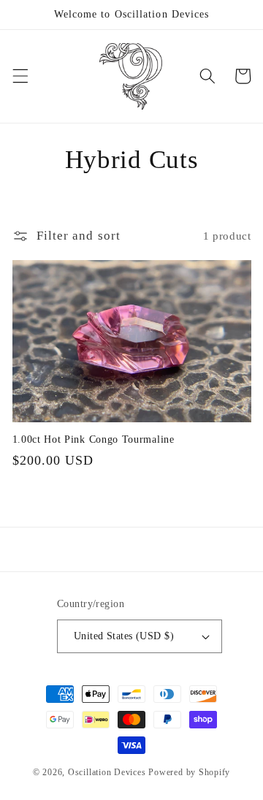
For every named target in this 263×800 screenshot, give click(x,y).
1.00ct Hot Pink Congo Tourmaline (93, 439)
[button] (19, 76)
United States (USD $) (124, 635)
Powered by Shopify (189, 772)
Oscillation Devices (107, 772)
